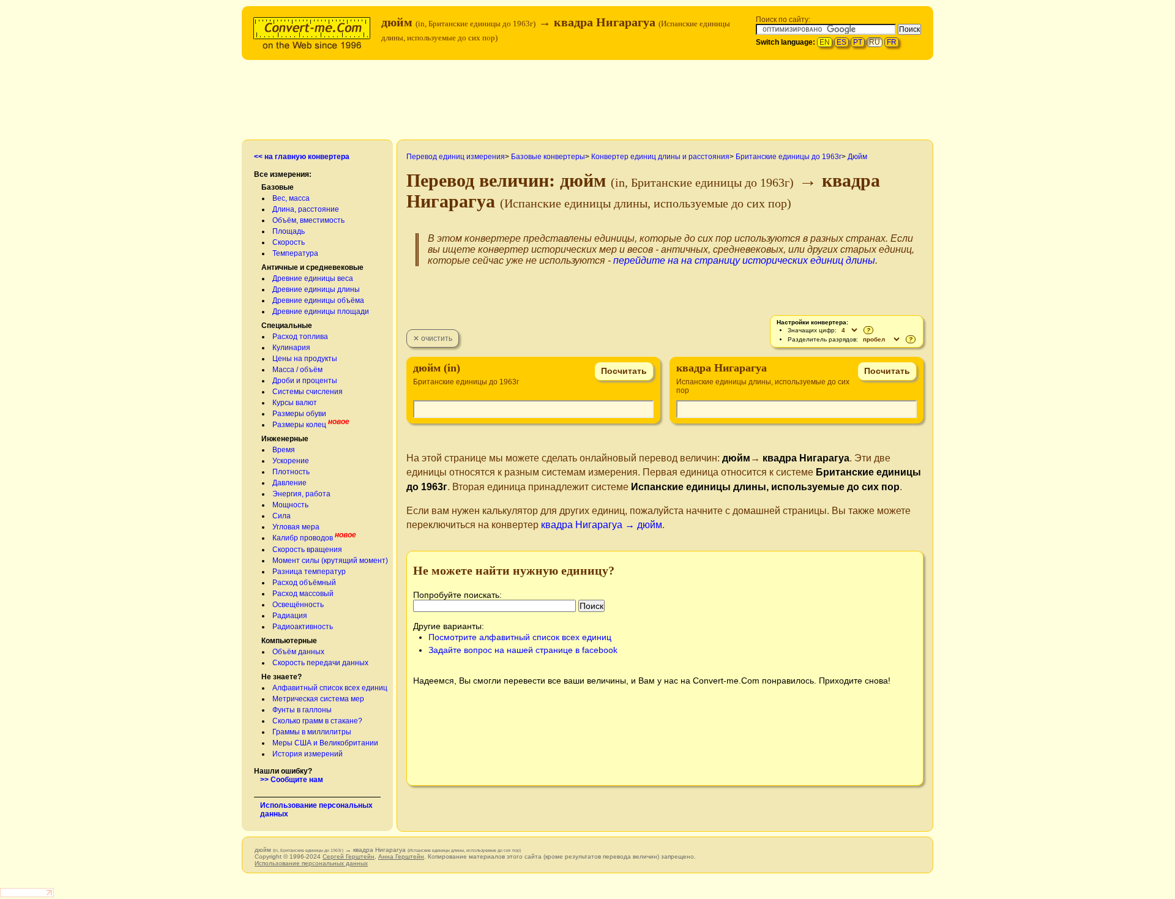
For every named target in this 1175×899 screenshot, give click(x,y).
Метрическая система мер (318, 699)
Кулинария (291, 347)
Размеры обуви (299, 413)
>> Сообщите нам (291, 779)
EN (824, 42)
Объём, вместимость (308, 220)
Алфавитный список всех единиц (329, 688)
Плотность (291, 472)
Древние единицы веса (312, 278)
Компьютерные (289, 640)
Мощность (290, 505)
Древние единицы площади (320, 311)
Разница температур (309, 571)
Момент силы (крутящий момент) (330, 560)
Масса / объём (297, 369)
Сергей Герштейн (349, 856)
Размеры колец (299, 424)
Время (283, 450)
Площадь (288, 231)
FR (892, 42)
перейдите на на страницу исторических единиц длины (744, 260)
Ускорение (290, 461)
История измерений (307, 754)
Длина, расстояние (305, 209)
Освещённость (298, 604)
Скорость (288, 242)
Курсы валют (294, 402)
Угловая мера (295, 527)
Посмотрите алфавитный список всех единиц (519, 637)
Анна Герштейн (401, 856)
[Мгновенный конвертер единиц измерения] (314, 31)
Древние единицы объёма (318, 300)
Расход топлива (300, 336)
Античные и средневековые (312, 267)
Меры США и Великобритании (325, 743)
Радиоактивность (302, 626)
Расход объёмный (304, 582)
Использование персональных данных (311, 863)
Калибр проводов (302, 538)
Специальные (286, 325)
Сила (281, 516)
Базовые (277, 187)
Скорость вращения (307, 549)
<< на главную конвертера (301, 156)
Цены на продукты (304, 358)
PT (857, 42)
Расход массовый (303, 593)
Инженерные (284, 439)
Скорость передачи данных (320, 662)
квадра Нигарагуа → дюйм (601, 525)
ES (841, 42)
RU (874, 42)
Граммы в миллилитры (311, 732)
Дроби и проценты (304, 380)
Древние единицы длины (316, 289)
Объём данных (298, 651)
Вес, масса (291, 198)
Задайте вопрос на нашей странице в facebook (522, 650)
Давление (289, 483)
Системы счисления (307, 391)
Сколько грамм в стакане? (317, 721)
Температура (295, 253)
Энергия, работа (301, 494)
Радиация (289, 615)
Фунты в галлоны (302, 710)
